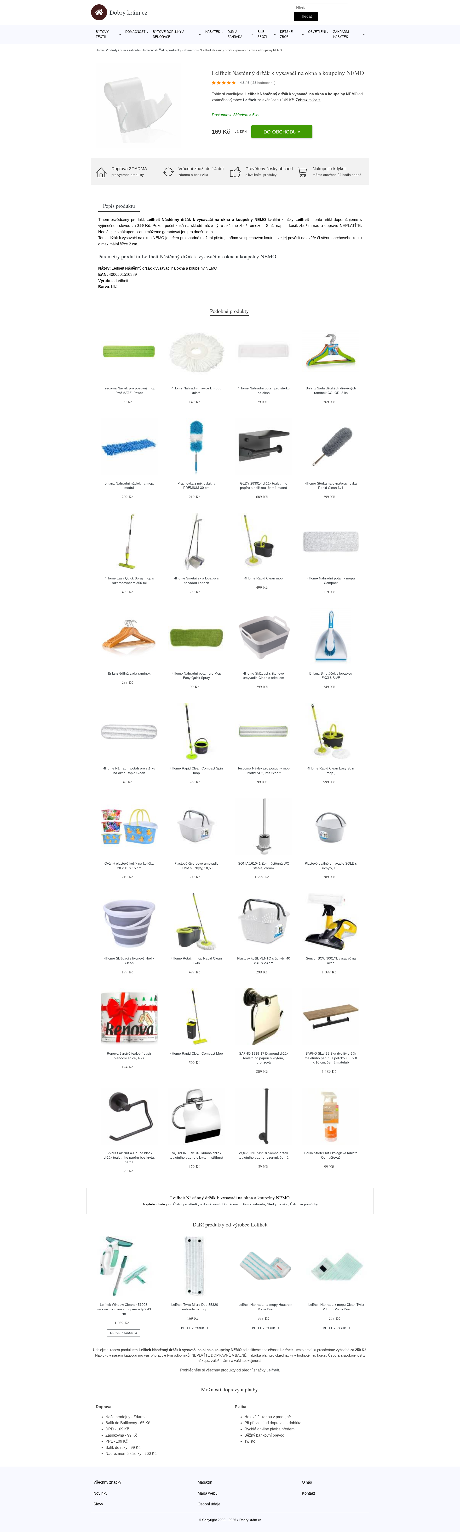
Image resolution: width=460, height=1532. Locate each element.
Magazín (205, 1482)
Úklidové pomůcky (304, 1204)
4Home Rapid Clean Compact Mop (196, 1053)
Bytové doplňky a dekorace (168, 34)
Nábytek (212, 32)
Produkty (111, 50)
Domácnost (135, 32)
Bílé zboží (262, 34)
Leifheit (249, 100)
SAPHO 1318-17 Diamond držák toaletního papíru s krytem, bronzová (263, 1058)
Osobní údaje (209, 1504)
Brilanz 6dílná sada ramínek (129, 673)
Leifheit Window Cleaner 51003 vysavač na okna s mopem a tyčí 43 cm (124, 1309)
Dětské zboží (286, 34)
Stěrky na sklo (277, 1204)
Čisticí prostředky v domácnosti (179, 50)
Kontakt (308, 1493)
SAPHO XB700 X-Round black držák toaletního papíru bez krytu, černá (129, 1157)
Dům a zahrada (235, 34)
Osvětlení (317, 32)
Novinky (100, 1493)
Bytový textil (102, 34)
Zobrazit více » (308, 100)
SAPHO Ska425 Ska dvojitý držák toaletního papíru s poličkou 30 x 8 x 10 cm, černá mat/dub (331, 1058)
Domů (100, 50)
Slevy (98, 1504)
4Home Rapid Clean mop (263, 578)
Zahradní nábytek (341, 34)
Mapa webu (208, 1493)
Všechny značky (107, 1482)
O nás (307, 1482)
